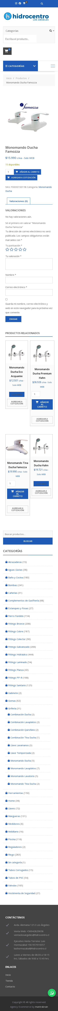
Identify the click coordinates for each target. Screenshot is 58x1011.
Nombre (10, 274)
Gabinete (13, 692)
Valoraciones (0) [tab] (18, 201)
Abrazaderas (15, 562)
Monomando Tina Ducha (23, 783)
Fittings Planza (16, 669)
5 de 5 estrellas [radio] (24, 249)
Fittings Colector (17, 639)
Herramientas (15, 793)
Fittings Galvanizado (19, 646)
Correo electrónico (16, 287)
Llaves (11, 808)
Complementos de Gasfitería (23, 600)
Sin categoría (15, 862)
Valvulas (12, 885)
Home (11, 800)
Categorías (16, 65)
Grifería (12, 708)
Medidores (14, 823)
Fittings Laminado (17, 662)
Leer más (16, 394)
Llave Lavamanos (20, 745)
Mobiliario (13, 831)
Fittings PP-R (15, 677)
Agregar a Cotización (23, 177)
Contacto (10, 986)
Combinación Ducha (21, 714)
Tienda (9, 980)
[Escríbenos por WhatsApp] (52, 993)
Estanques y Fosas (18, 608)
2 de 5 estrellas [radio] (11, 249)
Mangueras (14, 816)
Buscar (28, 541)
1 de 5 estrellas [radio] (7, 249)
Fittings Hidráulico (17, 654)
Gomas (12, 700)
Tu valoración (13, 256)
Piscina (11, 839)
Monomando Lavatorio (22, 776)
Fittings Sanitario (17, 685)
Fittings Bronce (16, 623)
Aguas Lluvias (15, 569)
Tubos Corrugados (18, 870)
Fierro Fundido (16, 615)
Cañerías (12, 592)
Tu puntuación (13, 245)
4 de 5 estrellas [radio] (20, 249)
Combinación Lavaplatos (23, 722)
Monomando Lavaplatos (23, 768)
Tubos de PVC (15, 877)
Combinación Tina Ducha (23, 737)
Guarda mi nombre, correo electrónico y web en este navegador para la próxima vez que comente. (28, 308)
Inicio (8, 974)
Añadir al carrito (29, 171)
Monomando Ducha (21, 760)
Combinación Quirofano (23, 729)
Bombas (12, 585)
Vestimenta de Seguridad (21, 893)
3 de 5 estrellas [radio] (16, 249)
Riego (11, 854)
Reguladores (15, 846)
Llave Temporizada (21, 752)
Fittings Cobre (15, 631)
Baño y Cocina (15, 577)
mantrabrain (41, 1006)
